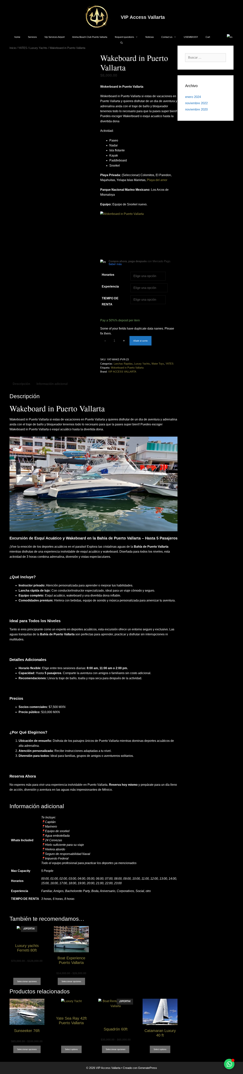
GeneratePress (147, 1067)
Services (32, 37)
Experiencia (110, 286)
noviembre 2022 (196, 103)
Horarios (108, 274)
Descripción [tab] (21, 383)
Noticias (149, 37)
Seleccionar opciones (27, 981)
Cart (208, 37)
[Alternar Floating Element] (229, 1064)
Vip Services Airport (54, 37)
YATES (22, 47)
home (17, 37)
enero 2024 (193, 97)
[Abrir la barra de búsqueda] (121, 43)
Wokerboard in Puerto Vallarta (127, 367)
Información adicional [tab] (52, 383)
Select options (71, 1049)
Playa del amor (157, 180)
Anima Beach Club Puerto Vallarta (89, 37)
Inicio (12, 47)
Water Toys (157, 363)
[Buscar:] (205, 57)
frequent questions (124, 37)
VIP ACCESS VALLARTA (122, 371)
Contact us (166, 37)
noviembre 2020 (196, 109)
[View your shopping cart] (218, 37)
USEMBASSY (191, 37)
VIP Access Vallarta (143, 17)
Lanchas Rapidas (123, 363)
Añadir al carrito (140, 341)
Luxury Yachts (38, 47)
